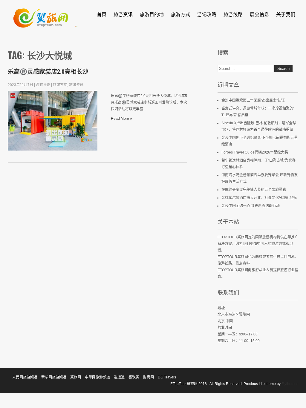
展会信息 (259, 14)
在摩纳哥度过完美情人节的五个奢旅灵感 (253, 190)
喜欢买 (133, 377)
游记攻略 (206, 14)
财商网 (148, 377)
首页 (101, 14)
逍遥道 (119, 377)
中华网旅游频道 (97, 377)
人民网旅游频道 (24, 377)
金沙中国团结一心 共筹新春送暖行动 (250, 206)
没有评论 (43, 85)
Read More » (121, 118)
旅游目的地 (152, 14)
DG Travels (167, 377)
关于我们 (285, 14)
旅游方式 (180, 14)
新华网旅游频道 (53, 377)
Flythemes (289, 384)
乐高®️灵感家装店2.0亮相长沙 (48, 71)
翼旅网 (75, 377)
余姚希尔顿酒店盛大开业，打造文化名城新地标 (259, 198)
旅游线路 (233, 14)
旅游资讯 (123, 14)
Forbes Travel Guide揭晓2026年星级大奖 (254, 152)
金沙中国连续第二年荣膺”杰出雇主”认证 (253, 100)
